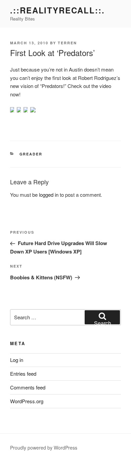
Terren (67, 42)
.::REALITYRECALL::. (57, 10)
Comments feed (27, 387)
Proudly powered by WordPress (43, 447)
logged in (48, 194)
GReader (31, 153)
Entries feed (23, 373)
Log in (16, 359)
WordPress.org (26, 401)
